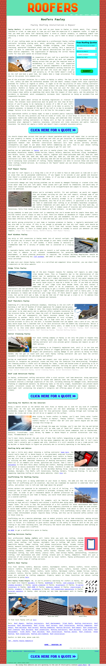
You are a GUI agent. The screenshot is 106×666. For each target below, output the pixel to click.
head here (65, 452)
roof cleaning (56, 546)
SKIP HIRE (31, 587)
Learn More (82, 665)
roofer (83, 31)
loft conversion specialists (62, 589)
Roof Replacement (53, 623)
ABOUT (81, 14)
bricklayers (60, 585)
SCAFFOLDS (49, 583)
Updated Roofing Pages (29, 651)
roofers (67, 581)
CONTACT (87, 14)
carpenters (36, 589)
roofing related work (51, 555)
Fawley (36, 150)
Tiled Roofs (68, 623)
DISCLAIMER (94, 14)
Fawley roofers (31, 538)
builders (31, 583)
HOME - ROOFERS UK (53, 645)
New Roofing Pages (17, 651)
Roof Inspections (90, 627)
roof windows (39, 256)
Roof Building (20, 627)
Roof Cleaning (14, 629)
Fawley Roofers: (14, 29)
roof (33, 33)
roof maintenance (24, 555)
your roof (51, 57)
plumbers (18, 589)
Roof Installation (67, 625)
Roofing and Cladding (39, 634)
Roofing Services (63, 627)
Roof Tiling (39, 625)
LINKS (76, 14)
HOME (71, 14)
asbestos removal (53, 587)
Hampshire (76, 555)
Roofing (11, 150)
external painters (15, 591)
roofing (43, 161)
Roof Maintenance (24, 625)
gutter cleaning (38, 585)
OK (89, 665)
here (27, 577)
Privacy (97, 651)
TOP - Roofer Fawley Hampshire (20, 641)
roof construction (71, 546)
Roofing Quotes (70, 632)
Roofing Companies (84, 625)
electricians (76, 587)
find (14, 567)
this (61, 473)
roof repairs (79, 272)
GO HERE (11, 530)
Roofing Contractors (35, 623)
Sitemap (9, 651)
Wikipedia (12, 465)
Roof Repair (19, 623)
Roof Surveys (51, 625)
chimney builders (15, 585)
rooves (10, 102)
